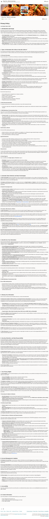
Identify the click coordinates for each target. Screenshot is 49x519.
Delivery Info (8, 511)
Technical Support (29, 511)
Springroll (46, 516)
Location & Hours (15, 511)
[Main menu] (1, 1)
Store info (45, 19)
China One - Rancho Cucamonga (9, 1)
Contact (20, 511)
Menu (5, 511)
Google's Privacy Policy (18, 514)
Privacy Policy (35, 511)
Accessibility (46, 511)
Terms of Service (41, 511)
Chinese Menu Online (45, 514)
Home (2, 511)
